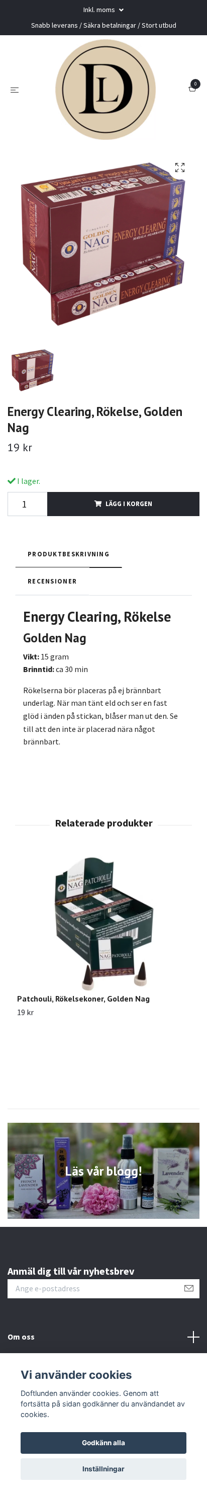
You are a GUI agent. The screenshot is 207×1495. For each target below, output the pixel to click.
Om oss (21, 1337)
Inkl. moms (100, 9)
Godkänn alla (103, 1443)
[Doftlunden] (105, 89)
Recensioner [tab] (52, 581)
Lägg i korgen (129, 504)
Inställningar (103, 1469)
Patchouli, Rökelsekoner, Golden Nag (83, 998)
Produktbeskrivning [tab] (69, 554)
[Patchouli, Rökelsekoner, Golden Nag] (103, 924)
